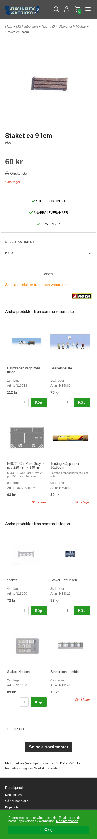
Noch (9, 142)
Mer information (67, 821)
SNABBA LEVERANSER (50, 213)
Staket (12, 580)
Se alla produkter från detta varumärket (37, 285)
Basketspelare (61, 368)
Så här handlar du (18, 801)
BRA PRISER (50, 224)
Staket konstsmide (64, 672)
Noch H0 (49, 26)
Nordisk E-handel (46, 768)
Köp (38, 402)
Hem (8, 26)
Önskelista (18, 173)
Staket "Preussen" (64, 580)
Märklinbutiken (27, 26)
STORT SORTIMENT (50, 201)
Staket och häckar (72, 26)
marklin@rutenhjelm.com (30, 763)
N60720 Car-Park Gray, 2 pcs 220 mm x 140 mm (25, 465)
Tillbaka (16, 729)
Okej (48, 830)
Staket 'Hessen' (18, 672)
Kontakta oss (14, 795)
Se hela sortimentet (48, 747)
